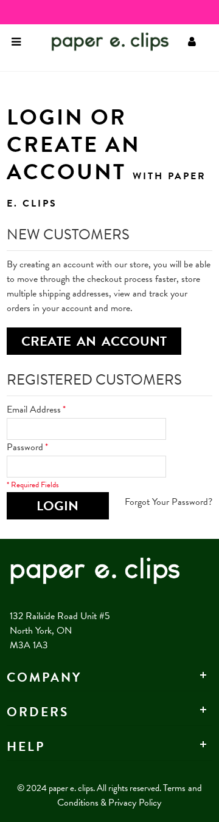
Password (25, 447)
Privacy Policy (134, 802)
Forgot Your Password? (168, 502)
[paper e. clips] (91, 41)
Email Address (34, 409)
